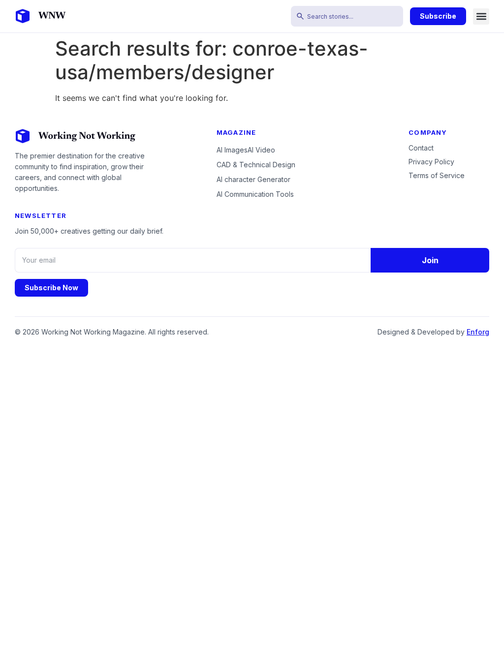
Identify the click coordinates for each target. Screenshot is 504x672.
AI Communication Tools (255, 194)
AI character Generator (253, 179)
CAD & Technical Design (256, 164)
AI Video (261, 150)
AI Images (232, 150)
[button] (481, 16)
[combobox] (347, 16)
